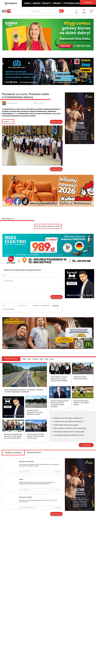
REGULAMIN (73, 27)
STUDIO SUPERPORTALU (47, 37)
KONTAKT (72, 17)
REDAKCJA (73, 22)
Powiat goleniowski (46, 27)
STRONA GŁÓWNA (13, 17)
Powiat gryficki (44, 17)
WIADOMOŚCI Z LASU (46, 32)
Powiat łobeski (44, 22)
